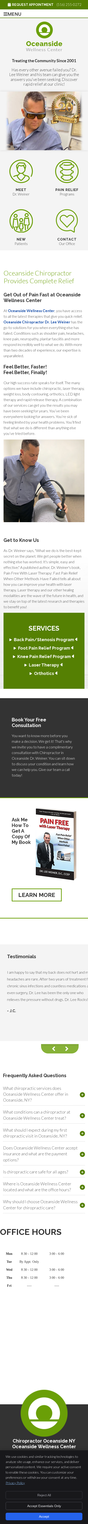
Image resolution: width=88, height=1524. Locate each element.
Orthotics (44, 673)
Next (69, 1048)
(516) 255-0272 (69, 4)
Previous (50, 1048)
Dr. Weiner (21, 192)
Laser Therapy (44, 664)
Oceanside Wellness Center (31, 311)
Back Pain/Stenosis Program (44, 639)
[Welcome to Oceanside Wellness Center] (44, 49)
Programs (67, 192)
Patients (21, 241)
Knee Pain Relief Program (44, 656)
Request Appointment (33, 5)
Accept (44, 1516)
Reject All (44, 1495)
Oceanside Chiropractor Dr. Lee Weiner (37, 322)
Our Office (67, 241)
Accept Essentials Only (44, 1506)
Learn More (36, 895)
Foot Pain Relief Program (44, 648)
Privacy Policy (15, 1483)
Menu (14, 13)
